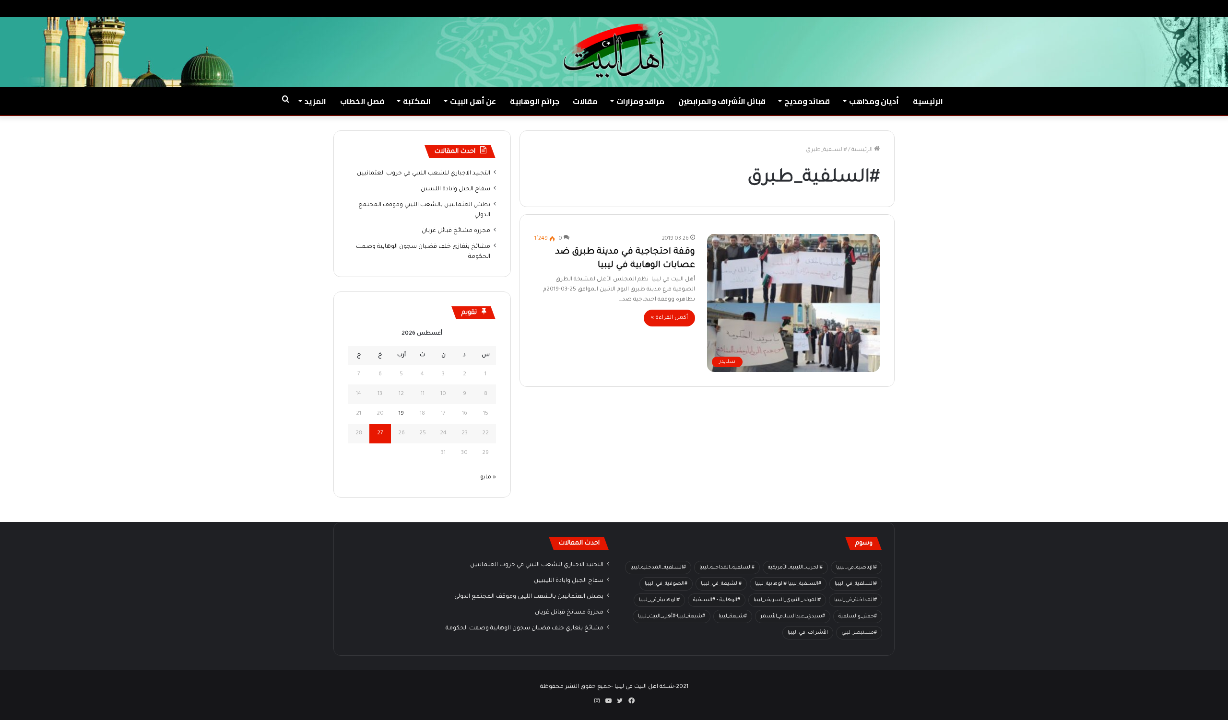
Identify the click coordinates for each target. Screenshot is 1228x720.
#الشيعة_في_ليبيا (721, 584)
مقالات (585, 101)
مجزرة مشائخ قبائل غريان (456, 231)
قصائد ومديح (807, 101)
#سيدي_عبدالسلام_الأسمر (792, 616)
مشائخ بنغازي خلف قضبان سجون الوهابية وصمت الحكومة (524, 628)
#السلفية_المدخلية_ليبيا (658, 567)
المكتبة (417, 101)
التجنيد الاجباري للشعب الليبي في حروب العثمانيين (423, 173)
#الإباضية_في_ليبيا (856, 567)
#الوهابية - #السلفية (716, 600)
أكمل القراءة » (669, 318)
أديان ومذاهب (874, 101)
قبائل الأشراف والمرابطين (722, 101)
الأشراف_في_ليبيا (808, 633)
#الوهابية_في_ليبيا (659, 600)
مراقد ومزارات (640, 101)
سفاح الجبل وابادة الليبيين (455, 189)
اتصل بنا (1093, 8)
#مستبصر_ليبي (859, 633)
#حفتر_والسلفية (857, 616)
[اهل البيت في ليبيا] (613, 51)
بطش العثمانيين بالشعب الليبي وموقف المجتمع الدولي (528, 596)
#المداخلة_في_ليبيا (855, 600)
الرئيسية (928, 101)
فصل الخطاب (362, 101)
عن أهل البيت (473, 101)
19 (401, 414)
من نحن (1123, 8)
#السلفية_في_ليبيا (856, 584)
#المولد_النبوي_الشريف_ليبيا (787, 600)
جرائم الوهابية (534, 101)
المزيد (315, 101)
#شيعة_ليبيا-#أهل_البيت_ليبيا (671, 616)
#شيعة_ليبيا (733, 616)
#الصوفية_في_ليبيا (666, 584)
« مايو (488, 478)
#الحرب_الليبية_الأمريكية (795, 567)
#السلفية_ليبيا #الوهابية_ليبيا (788, 584)
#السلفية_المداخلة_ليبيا (727, 567)
